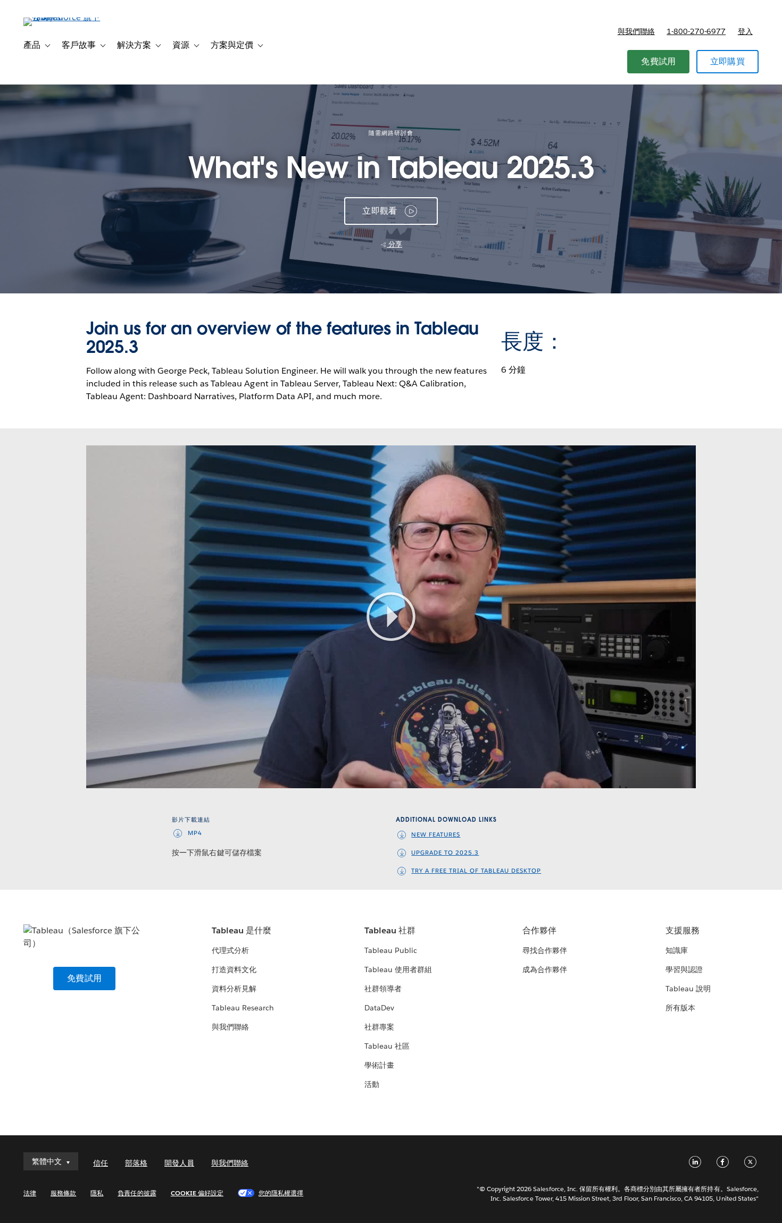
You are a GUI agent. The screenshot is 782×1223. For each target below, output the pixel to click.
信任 (100, 1163)
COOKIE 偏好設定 (197, 1192)
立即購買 (727, 61)
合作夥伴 (539, 930)
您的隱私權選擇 (281, 1192)
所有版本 (680, 1008)
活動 (371, 1084)
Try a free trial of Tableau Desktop (476, 871)
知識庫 (676, 950)
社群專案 (379, 1027)
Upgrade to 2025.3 (445, 853)
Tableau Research (243, 1008)
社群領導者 (383, 988)
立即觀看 (379, 210)
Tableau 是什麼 (241, 930)
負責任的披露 (137, 1192)
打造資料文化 (234, 969)
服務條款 (63, 1192)
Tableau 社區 (387, 1046)
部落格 (136, 1163)
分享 (394, 244)
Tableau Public (390, 950)
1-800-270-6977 (696, 31)
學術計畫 (379, 1065)
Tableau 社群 (389, 930)
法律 (29, 1192)
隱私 (96, 1192)
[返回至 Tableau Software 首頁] (63, 17)
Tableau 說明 (688, 988)
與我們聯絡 (636, 31)
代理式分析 (230, 950)
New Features (435, 835)
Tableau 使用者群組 (398, 969)
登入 (745, 31)
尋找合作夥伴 (544, 950)
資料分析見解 (234, 988)
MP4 (195, 833)
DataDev (379, 1008)
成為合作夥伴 (544, 969)
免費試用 (658, 61)
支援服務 (682, 930)
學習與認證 (684, 969)
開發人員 (179, 1163)
